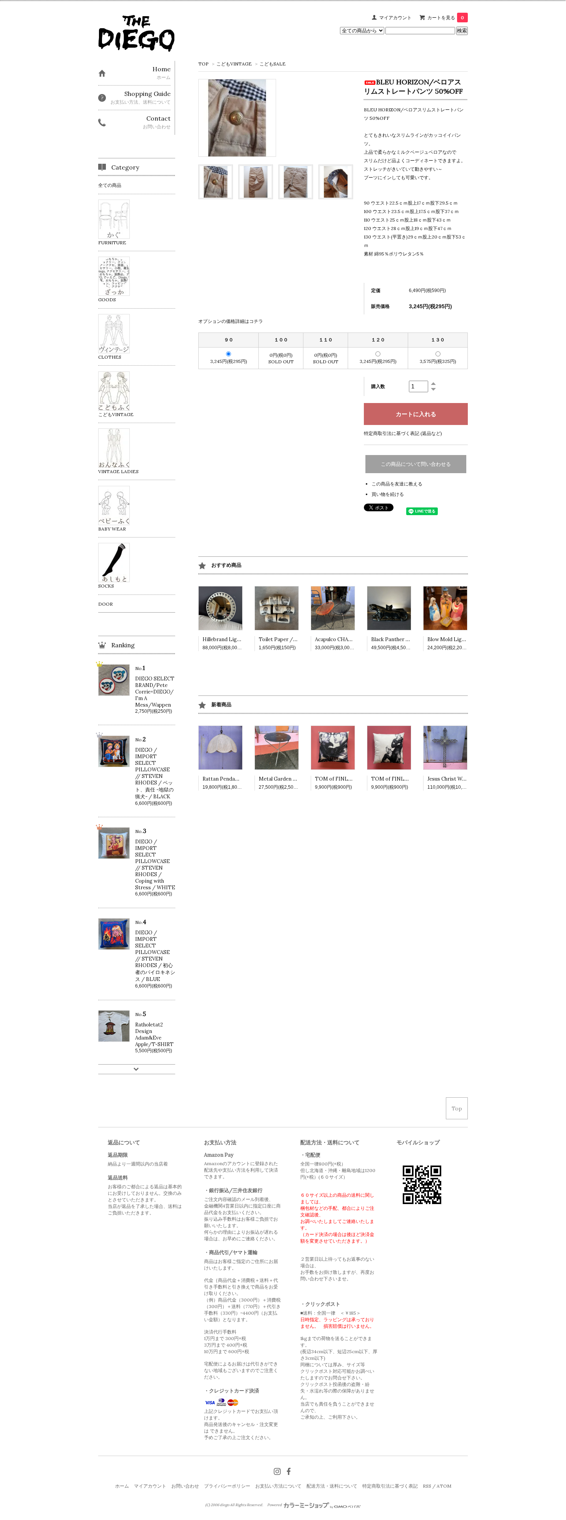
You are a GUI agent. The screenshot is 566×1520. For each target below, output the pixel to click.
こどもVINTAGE (234, 64)
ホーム (122, 1486)
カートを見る (445, 17)
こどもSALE (273, 64)
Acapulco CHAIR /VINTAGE (348, 639)
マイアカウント (395, 17)
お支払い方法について (278, 1486)
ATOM (444, 1486)
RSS (427, 1486)
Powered (275, 1505)
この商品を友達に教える (397, 484)
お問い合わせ (185, 1486)
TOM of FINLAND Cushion (347, 779)
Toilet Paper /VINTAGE (287, 639)
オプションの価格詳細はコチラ (230, 321)
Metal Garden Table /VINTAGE (296, 779)
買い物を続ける (388, 494)
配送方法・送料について (331, 1486)
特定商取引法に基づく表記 (390, 1486)
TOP (203, 64)
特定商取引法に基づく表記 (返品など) (403, 433)
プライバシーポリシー (227, 1486)
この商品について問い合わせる (416, 464)
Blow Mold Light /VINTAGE (461, 639)
